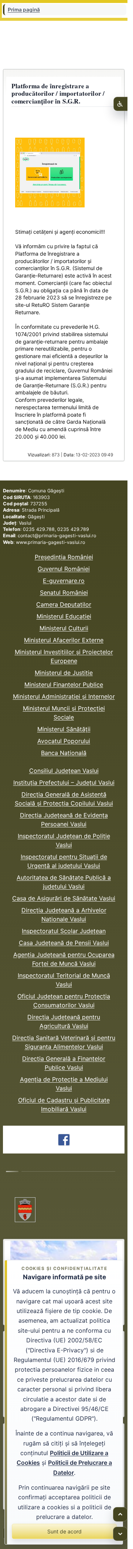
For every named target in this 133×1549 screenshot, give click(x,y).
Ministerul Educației (64, 616)
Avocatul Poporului (63, 741)
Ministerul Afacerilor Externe (63, 640)
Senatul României (64, 592)
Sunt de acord (64, 1531)
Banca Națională (63, 753)
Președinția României (64, 557)
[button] (50, 172)
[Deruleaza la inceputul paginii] (120, 1514)
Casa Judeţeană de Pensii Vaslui (64, 942)
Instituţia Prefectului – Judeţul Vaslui (64, 782)
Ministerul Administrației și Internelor (64, 696)
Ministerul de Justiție (64, 672)
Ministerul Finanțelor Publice (63, 684)
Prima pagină (24, 10)
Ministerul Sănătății (64, 729)
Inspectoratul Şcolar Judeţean (64, 931)
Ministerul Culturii (64, 628)
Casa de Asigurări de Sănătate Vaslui (63, 898)
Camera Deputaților (63, 604)
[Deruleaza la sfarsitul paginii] (120, 1534)
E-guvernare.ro (64, 580)
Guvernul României (64, 568)
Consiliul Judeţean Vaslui (64, 770)
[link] (63, 1139)
